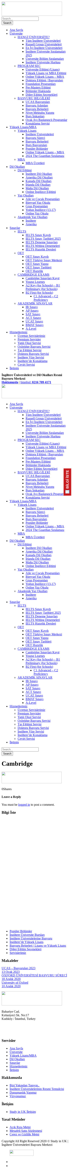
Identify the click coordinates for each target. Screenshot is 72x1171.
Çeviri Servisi (26, 364)
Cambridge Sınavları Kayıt (42, 278)
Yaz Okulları (26, 195)
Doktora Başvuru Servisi (33, 353)
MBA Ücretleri (35, 163)
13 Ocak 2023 (11, 971)
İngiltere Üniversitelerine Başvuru (31, 938)
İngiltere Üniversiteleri (40, 134)
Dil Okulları (17, 166)
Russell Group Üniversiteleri (44, 44)
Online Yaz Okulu (37, 213)
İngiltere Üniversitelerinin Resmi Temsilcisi (37, 1089)
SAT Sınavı (33, 314)
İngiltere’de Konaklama (32, 361)
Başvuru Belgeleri (37, 109)
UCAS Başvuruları (38, 102)
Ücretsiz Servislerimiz (31, 335)
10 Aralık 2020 (11, 986)
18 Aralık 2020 (11, 979)
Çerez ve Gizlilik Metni (24, 1134)
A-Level (31, 328)
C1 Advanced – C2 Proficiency (46, 297)
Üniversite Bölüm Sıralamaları (45, 58)
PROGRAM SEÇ (29, 66)
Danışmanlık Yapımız (23, 1092)
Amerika (31, 224)
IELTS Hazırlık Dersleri (41, 249)
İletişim (14, 368)
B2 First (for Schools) (39, 292)
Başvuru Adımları (37, 105)
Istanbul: (35, 382)
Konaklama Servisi (38, 123)
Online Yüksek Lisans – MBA (45, 76)
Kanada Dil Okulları (38, 181)
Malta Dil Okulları (37, 188)
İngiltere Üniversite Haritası (43, 62)
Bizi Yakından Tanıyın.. (24, 1085)
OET (21, 253)
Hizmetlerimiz (18, 332)
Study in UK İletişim (23, 1111)
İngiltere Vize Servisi (31, 357)
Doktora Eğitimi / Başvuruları (44, 80)
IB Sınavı (32, 307)
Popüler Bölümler (37, 148)
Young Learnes (35, 282)
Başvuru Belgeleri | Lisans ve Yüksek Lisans (38, 945)
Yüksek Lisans (27, 130)
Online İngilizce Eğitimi (41, 192)
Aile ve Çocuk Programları (43, 199)
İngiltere (31, 220)
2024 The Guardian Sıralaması (45, 156)
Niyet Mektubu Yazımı (40, 112)
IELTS (22, 231)
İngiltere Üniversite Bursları (27, 934)
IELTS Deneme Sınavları (42, 242)
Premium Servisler (29, 339)
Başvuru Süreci (35, 138)
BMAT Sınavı (34, 325)
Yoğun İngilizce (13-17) (41, 210)
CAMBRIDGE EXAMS (33, 274)
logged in (24, 804)
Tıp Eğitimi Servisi (29, 350)
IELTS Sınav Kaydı (38, 235)
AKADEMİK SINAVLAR (35, 303)
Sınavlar (15, 228)
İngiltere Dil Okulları (39, 174)
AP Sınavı (32, 310)
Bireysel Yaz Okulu (38, 202)
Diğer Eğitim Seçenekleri (41, 94)
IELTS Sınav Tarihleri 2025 (43, 238)
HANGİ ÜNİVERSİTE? (34, 37)
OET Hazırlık (34, 271)
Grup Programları (37, 206)
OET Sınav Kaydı (37, 256)
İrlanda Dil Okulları (38, 184)
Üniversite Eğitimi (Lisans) (43, 69)
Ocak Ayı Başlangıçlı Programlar (46, 120)
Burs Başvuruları (36, 145)
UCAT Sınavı (34, 321)
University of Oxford (15, 982)
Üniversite (16, 33)
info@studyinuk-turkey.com (19, 1032)
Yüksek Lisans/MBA (23, 127)
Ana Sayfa (16, 30)
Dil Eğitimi (25, 170)
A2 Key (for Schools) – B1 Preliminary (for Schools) (43, 287)
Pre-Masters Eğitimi (38, 87)
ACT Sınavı (33, 317)
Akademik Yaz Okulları (32, 217)
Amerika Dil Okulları (39, 177)
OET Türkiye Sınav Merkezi (44, 260)
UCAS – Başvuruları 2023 (18, 968)
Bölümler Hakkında (38, 91)
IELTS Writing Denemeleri (43, 246)
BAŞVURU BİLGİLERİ (34, 98)
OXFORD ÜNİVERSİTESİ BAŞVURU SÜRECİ (34, 975)
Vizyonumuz (18, 1096)
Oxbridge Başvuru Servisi (34, 346)
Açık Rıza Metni (20, 1127)
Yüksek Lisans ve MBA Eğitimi (46, 73)
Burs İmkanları (35, 116)
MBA (21, 159)
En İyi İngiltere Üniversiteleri (44, 48)
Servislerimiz (18, 952)
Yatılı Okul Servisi (29, 343)
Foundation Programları (41, 84)
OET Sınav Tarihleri (38, 267)
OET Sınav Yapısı (37, 264)
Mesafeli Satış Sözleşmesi (26, 1130)
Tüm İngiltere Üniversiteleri (43, 40)
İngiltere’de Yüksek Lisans (26, 942)
